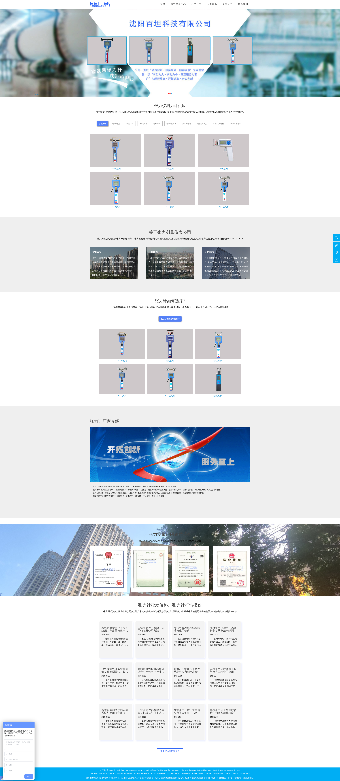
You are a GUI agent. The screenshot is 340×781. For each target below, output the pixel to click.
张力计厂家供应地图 (124, 774)
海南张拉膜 (186, 774)
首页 (162, 4)
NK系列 (224, 168)
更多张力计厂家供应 (170, 751)
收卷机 (209, 774)
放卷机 (194, 774)
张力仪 (177, 774)
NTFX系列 (224, 207)
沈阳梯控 (201, 774)
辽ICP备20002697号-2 (175, 770)
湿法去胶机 (161, 774)
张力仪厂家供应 (232, 774)
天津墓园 (170, 774)
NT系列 (170, 168)
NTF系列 (170, 207)
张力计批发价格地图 (141, 774)
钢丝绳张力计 (245, 774)
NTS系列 (217, 396)
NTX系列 (116, 207)
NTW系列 (116, 168)
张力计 (153, 774)
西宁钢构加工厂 (219, 774)
